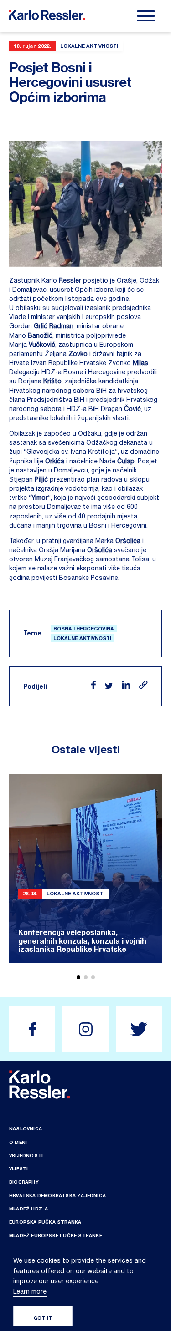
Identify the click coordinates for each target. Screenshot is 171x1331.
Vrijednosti (26, 1155)
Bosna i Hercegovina (83, 628)
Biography (24, 1181)
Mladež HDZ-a (28, 1208)
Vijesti (18, 1168)
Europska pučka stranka (45, 1221)
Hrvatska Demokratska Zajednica (57, 1195)
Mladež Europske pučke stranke (55, 1235)
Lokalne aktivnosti (82, 638)
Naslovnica (25, 1128)
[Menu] (146, 16)
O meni (18, 1142)
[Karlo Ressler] (32, 1029)
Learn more (30, 1291)
